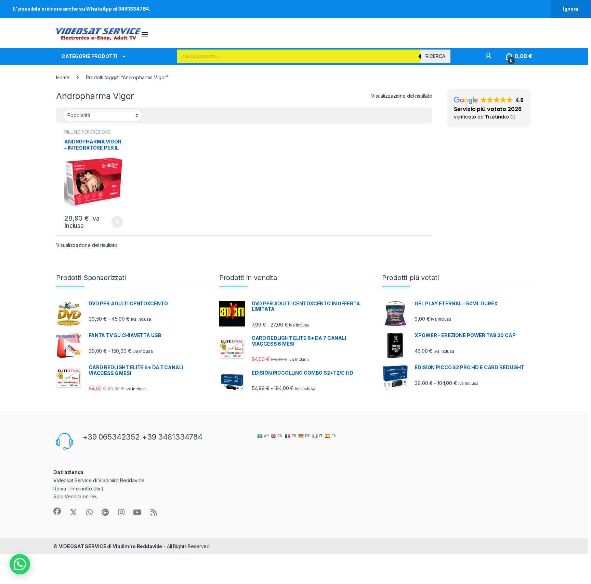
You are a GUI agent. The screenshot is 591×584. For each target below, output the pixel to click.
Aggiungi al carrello (113, 222)
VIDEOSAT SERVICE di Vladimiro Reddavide (110, 546)
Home (62, 77)
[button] (20, 564)
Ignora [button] (570, 9)
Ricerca (435, 56)
